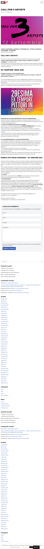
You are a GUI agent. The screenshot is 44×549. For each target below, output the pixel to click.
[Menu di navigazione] (41, 2)
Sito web (5, 222)
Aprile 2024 (3, 329)
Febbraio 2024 (4, 333)
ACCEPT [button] (31, 547)
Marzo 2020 (3, 380)
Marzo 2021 (3, 366)
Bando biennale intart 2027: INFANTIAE (10, 272)
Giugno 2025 (4, 313)
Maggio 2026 (4, 299)
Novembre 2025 (4, 305)
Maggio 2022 (4, 348)
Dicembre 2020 (4, 368)
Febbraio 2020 (4, 382)
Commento (6, 227)
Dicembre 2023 (4, 335)
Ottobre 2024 (4, 323)
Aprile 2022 (3, 350)
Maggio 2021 (4, 362)
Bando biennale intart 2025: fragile (14, 290)
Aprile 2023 (3, 339)
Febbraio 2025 (4, 317)
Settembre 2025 (4, 309)
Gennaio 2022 (4, 354)
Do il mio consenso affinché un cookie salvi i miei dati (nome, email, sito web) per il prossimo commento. (22, 245)
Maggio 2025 (4, 315)
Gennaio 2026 (4, 303)
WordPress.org (4, 407)
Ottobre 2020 (4, 372)
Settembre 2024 (5, 325)
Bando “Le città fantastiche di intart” (20, 288)
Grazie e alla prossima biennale (8, 276)
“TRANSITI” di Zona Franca (7, 268)
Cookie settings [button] (24, 547)
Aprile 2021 (3, 364)
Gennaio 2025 (4, 319)
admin (3, 12)
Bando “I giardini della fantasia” (8, 274)
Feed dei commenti (5, 405)
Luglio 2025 (3, 311)
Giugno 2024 (4, 327)
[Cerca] (42, 261)
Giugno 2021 (4, 360)
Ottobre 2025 (4, 307)
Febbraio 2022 (4, 352)
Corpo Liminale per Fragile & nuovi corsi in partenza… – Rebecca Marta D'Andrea (19, 285)
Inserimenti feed (4, 403)
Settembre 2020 (5, 374)
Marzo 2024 (3, 331)
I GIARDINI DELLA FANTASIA (7, 270)
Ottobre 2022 (4, 344)
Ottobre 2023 (4, 337)
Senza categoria (4, 395)
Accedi (2, 401)
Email (4, 217)
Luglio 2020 (3, 376)
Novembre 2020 (4, 370)
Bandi (2, 389)
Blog (2, 391)
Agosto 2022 (4, 346)
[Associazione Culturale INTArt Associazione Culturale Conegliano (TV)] (4, 2)
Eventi (2, 393)
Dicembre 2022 (4, 342)
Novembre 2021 (4, 356)
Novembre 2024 (4, 321)
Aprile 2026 (3, 301)
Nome (4, 212)
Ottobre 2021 (4, 358)
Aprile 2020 (3, 378)
